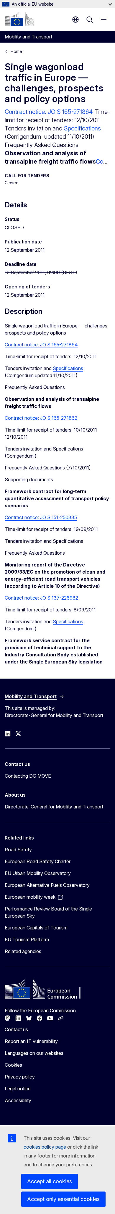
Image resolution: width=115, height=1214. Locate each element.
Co (99, 161)
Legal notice (18, 1089)
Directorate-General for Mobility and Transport (54, 807)
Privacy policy (20, 1077)
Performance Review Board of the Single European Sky (48, 912)
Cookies (13, 1065)
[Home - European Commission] (19, 19)
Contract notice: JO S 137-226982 (41, 598)
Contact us (16, 1029)
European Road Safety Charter (37, 861)
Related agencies (23, 951)
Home (16, 51)
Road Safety (18, 850)
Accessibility (18, 1100)
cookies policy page (45, 1147)
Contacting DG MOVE (28, 776)
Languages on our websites (34, 1053)
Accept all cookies (49, 1181)
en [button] (75, 19)
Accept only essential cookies (63, 1199)
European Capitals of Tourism (36, 928)
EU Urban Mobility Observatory (38, 873)
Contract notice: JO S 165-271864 (49, 111)
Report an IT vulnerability (31, 1041)
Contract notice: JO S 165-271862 (41, 418)
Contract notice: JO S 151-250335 (41, 517)
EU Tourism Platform (27, 939)
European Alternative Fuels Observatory (47, 885)
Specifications (82, 128)
